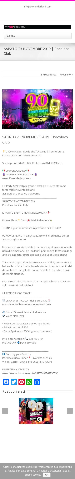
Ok (46, 474)
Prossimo (65, 74)
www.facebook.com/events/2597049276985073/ (30, 373)
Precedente (49, 74)
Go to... (11, 35)
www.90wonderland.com (16, 178)
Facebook (33, 14)
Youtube (40, 15)
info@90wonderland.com (37, 6)
